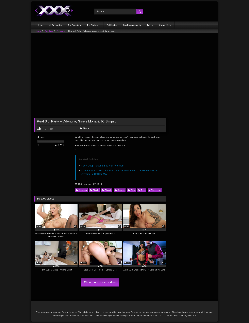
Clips (133, 190)
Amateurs (61, 31)
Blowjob (108, 190)
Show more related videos (100, 282)
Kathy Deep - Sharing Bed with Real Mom (102, 165)
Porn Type (49, 31)
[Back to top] (240, 314)
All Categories (55, 25)
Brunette (121, 190)
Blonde (96, 190)
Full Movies (111, 25)
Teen (143, 190)
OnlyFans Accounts (132, 25)
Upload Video (165, 25)
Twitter (150, 25)
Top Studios (92, 25)
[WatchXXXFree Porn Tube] (54, 11)
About (85, 128)
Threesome (156, 190)
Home (40, 25)
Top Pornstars (74, 25)
